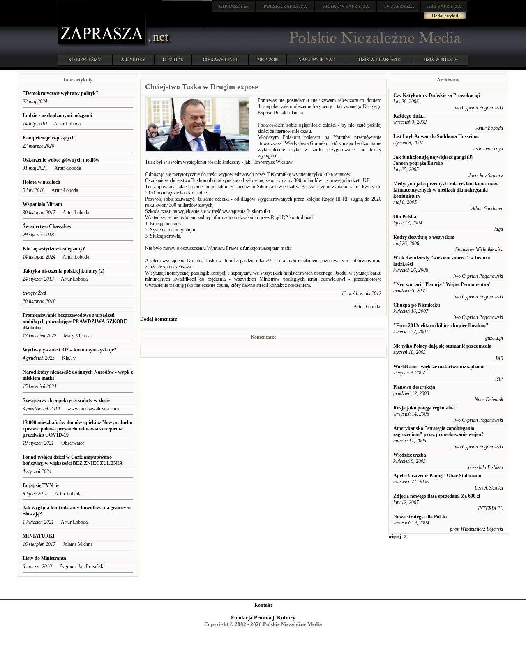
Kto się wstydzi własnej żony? (54, 249)
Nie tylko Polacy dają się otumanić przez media (442, 346)
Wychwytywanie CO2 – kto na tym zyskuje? (69, 350)
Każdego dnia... (409, 116)
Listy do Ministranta (44, 558)
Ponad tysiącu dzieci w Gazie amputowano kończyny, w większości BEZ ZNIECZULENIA (73, 460)
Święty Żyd (34, 293)
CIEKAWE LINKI (220, 59)
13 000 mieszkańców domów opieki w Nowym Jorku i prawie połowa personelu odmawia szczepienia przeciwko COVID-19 (78, 429)
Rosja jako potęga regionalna (424, 408)
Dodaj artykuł (445, 15)
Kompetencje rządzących (49, 138)
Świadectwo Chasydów (47, 226)
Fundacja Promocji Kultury (263, 617)
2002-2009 (268, 59)
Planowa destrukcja (414, 387)
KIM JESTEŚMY (84, 59)
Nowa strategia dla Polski (420, 517)
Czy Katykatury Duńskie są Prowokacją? (437, 95)
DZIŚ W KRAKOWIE (379, 59)
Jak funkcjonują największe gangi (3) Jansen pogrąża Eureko (433, 160)
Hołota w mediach (41, 182)
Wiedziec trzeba (409, 455)
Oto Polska (404, 216)
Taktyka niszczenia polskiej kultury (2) (63, 271)
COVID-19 (173, 59)
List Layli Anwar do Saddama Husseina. (436, 136)
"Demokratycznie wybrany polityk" (61, 93)
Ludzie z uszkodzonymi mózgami (57, 115)
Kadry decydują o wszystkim (423, 237)
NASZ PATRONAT (316, 59)
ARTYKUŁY (133, 59)
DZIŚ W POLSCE (440, 59)
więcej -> (397, 536)
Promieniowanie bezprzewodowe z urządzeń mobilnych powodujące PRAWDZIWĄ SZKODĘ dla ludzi (75, 321)
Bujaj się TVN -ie (41, 485)
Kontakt (263, 605)
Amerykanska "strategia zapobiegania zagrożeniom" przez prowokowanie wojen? (438, 431)
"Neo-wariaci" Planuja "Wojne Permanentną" (442, 284)
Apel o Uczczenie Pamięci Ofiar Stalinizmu (437, 475)
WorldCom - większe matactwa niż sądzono (438, 367)
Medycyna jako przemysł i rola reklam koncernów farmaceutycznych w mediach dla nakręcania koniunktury (445, 190)
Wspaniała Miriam (42, 204)
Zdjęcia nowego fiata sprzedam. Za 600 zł (436, 496)
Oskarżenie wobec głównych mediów (61, 160)
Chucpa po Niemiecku (416, 305)
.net (233, 6)
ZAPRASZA (285, 6)
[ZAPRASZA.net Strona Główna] (103, 45)
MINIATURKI (39, 536)
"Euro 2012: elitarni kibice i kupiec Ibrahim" (441, 325)
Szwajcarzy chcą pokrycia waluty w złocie (67, 400)
